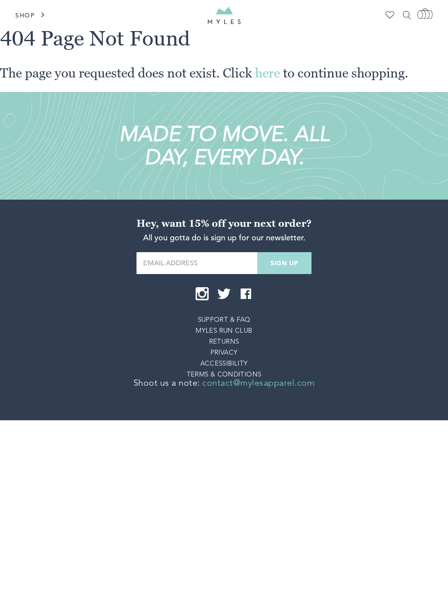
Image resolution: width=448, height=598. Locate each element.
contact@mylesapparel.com (258, 382)
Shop (25, 15)
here (267, 72)
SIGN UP (284, 263)
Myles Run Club (224, 330)
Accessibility (224, 363)
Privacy (224, 352)
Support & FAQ (224, 319)
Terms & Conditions (224, 374)
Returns (224, 341)
